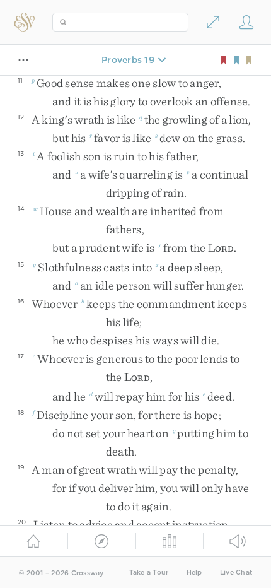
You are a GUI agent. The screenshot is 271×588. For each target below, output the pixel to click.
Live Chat (236, 572)
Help (194, 572)
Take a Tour (149, 572)
